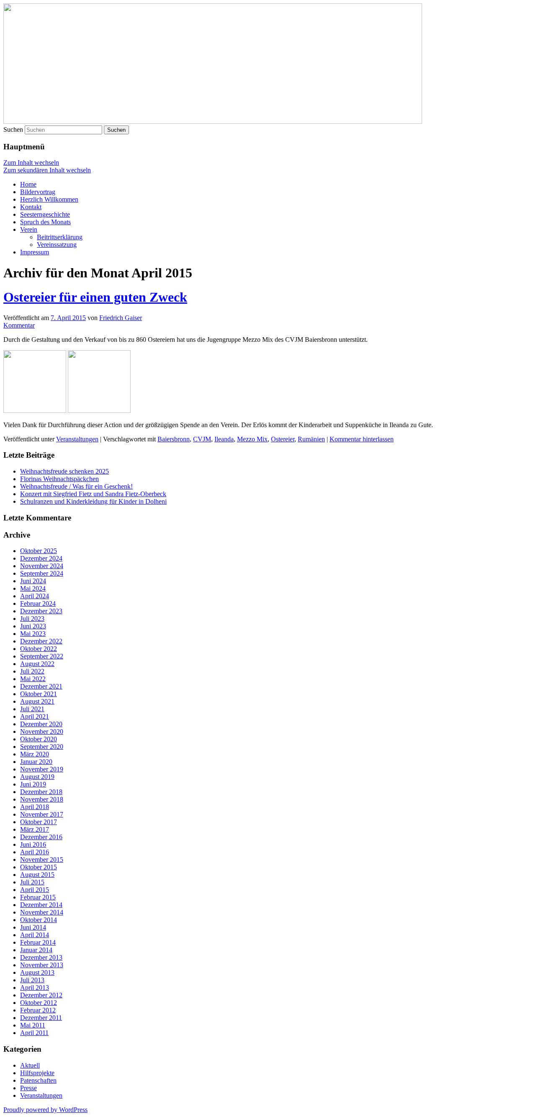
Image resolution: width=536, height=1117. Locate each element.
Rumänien (311, 439)
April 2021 (34, 716)
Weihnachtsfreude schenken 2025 (64, 471)
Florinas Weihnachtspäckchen (59, 478)
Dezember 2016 (41, 836)
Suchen (13, 129)
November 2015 (41, 859)
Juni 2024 (33, 580)
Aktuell (30, 1065)
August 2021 (37, 701)
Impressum (34, 252)
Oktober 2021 (38, 693)
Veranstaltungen (77, 439)
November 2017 (41, 814)
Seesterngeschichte (45, 214)
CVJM (202, 439)
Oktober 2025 (38, 550)
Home (28, 184)
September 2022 (41, 656)
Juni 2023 (33, 626)
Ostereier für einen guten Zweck (95, 297)
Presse (28, 1087)
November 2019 (41, 769)
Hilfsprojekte (37, 1072)
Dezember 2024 (41, 558)
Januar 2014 (36, 949)
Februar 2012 (38, 1010)
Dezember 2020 (41, 724)
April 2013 (34, 987)
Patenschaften (38, 1080)
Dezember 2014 (41, 904)
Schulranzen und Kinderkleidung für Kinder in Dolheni (93, 501)
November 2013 (41, 964)
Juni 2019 (33, 784)
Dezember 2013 (41, 957)
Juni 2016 (33, 844)
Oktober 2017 (38, 821)
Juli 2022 (32, 671)
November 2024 (41, 565)
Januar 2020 (36, 761)
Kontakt (30, 206)
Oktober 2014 (38, 919)
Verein (28, 229)
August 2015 (37, 874)
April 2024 (34, 595)
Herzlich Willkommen (49, 199)
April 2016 (34, 852)
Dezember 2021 (41, 686)
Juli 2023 (32, 618)
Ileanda (224, 439)
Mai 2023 (33, 633)
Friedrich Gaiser (120, 317)
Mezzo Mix (252, 439)
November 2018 (41, 799)
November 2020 (41, 731)
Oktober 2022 (38, 648)
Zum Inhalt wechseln (31, 162)
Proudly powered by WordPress (45, 1109)
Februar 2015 (38, 897)
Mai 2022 (33, 678)
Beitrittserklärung (59, 237)
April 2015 (34, 889)
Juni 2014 (33, 927)
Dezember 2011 (41, 1017)
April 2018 (34, 806)
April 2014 (34, 934)
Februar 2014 (38, 942)
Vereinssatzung (57, 244)
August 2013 (37, 972)
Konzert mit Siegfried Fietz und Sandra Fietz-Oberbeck (93, 493)
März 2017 (34, 829)
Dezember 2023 (41, 611)
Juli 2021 (32, 708)
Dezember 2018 (41, 791)
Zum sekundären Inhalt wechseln (47, 170)
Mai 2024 (33, 588)
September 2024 (41, 573)
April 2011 (34, 1032)
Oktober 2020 (38, 739)
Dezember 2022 (41, 641)
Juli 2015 (32, 882)
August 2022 (37, 663)
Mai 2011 (32, 1025)
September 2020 (41, 746)
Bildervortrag (37, 191)
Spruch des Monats (45, 221)
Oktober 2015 (38, 867)
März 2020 (34, 754)
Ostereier (282, 439)
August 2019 (37, 776)
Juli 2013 (32, 980)
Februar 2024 (38, 603)
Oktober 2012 (38, 1002)
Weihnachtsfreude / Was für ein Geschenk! (76, 486)
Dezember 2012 (41, 995)
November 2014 (41, 912)
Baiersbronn (173, 439)
